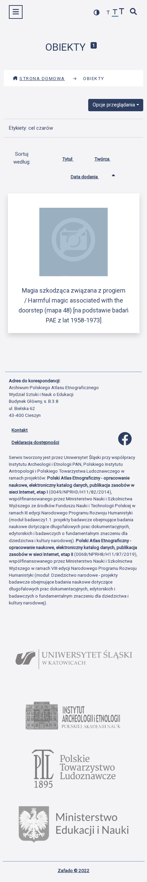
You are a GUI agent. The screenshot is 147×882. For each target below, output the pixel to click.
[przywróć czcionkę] (115, 13)
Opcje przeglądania (114, 105)
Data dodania (85, 176)
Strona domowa (42, 78)
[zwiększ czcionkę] (121, 12)
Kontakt (20, 430)
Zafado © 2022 (74, 870)
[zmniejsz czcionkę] (108, 13)
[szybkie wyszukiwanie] (133, 12)
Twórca (102, 159)
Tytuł (68, 159)
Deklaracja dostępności (35, 442)
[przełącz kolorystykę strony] (96, 12)
